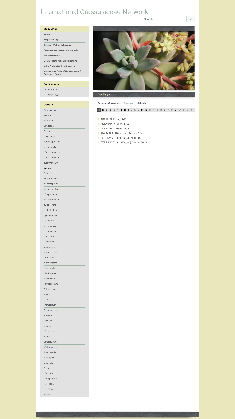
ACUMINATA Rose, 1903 (115, 123)
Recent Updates (52, 55)
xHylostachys (50, 210)
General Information (108, 103)
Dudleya (47, 168)
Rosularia (48, 320)
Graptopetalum (51, 178)
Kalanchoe (49, 220)
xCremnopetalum (52, 141)
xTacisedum (49, 363)
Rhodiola (48, 315)
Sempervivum (50, 342)
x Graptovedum (51, 199)
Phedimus (48, 294)
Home (47, 34)
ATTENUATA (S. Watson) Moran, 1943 (124, 142)
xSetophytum (50, 347)
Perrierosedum (51, 284)
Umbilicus (48, 389)
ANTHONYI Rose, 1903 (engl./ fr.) (121, 137)
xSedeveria (49, 331)
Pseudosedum (50, 310)
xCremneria (49, 136)
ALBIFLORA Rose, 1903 (115, 128)
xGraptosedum (51, 194)
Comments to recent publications (60, 61)
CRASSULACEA (51, 89)
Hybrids (141, 103)
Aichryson (48, 120)
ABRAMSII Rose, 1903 (113, 119)
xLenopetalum (50, 226)
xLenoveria (49, 236)
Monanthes (49, 241)
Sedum (47, 336)
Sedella (47, 326)
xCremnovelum (51, 163)
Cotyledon (49, 126)
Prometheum (50, 305)
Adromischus (50, 110)
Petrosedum (49, 289)
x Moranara (49, 247)
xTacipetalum (50, 357)
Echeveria (48, 173)
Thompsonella (50, 378)
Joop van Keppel (52, 40)
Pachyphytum (50, 268)
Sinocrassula (50, 352)
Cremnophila (50, 147)
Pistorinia (48, 300)
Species (128, 103)
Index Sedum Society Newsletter (60, 66)
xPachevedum (50, 263)
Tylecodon (49, 384)
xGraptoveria (50, 205)
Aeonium (48, 115)
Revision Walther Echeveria (57, 45)
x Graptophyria (51, 184)
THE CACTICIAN (51, 95)
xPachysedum (50, 273)
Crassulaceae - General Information (61, 50)
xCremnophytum (52, 152)
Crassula (48, 131)
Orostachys (49, 257)
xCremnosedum (51, 157)
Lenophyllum (50, 231)
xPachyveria (49, 278)
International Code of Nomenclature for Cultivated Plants (63, 72)
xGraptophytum (51, 189)
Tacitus (47, 368)
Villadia (47, 394)
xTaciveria (48, 373)
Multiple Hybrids (51, 252)
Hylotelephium (50, 215)
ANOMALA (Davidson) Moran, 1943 (122, 133)
